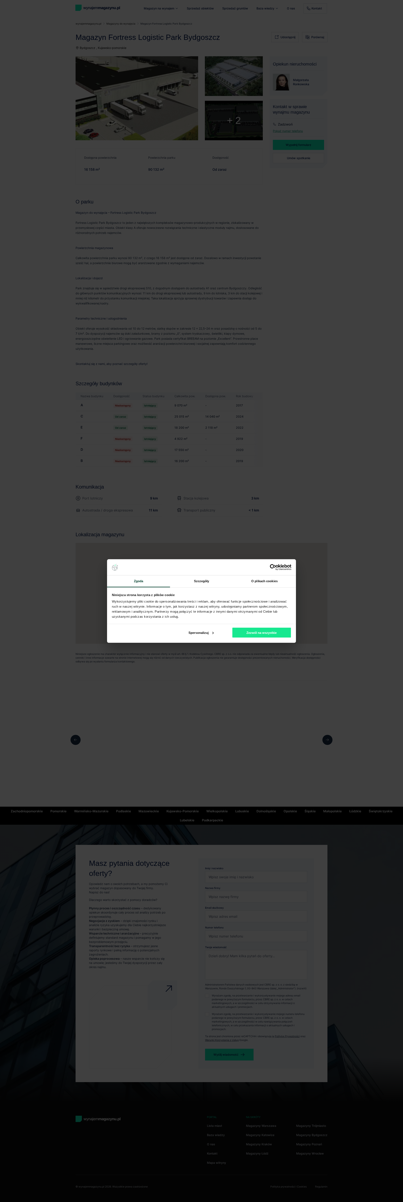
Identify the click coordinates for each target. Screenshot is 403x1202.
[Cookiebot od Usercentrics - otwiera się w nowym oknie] (273, 567)
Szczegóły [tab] (201, 581)
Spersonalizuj (198, 632)
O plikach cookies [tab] (264, 581)
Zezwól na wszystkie (261, 632)
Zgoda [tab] (138, 581)
